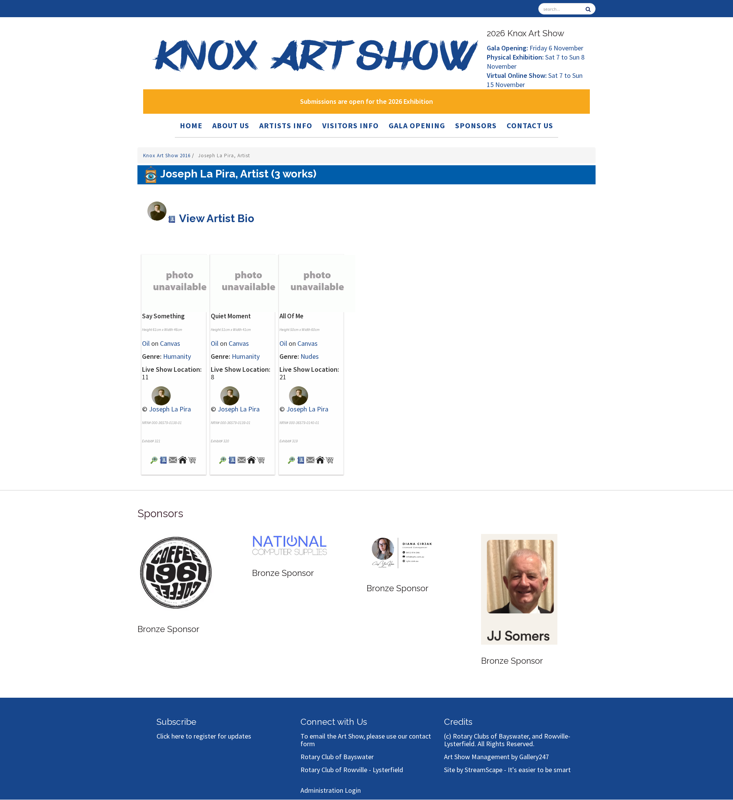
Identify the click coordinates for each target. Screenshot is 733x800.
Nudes (309, 356)
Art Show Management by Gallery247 (496, 756)
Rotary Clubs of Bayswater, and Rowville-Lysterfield (507, 740)
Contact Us (530, 125)
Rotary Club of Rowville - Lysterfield (351, 769)
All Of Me (291, 316)
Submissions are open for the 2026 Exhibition (366, 101)
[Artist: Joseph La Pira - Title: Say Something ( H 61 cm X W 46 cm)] (154, 459)
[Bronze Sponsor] (175, 573)
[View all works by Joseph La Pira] (156, 394)
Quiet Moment (231, 316)
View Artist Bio (215, 218)
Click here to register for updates (204, 736)
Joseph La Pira (170, 409)
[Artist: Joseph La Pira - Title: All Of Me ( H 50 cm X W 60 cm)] (291, 459)
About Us (230, 125)
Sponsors (476, 125)
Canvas (170, 343)
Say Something (163, 316)
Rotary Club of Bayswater (337, 756)
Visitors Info (350, 125)
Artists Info (285, 125)
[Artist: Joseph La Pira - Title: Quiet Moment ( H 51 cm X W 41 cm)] (223, 459)
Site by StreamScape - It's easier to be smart (507, 769)
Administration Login (330, 790)
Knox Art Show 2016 (167, 155)
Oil (146, 343)
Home (191, 125)
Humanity (177, 356)
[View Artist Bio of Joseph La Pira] (163, 459)
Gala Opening (417, 125)
